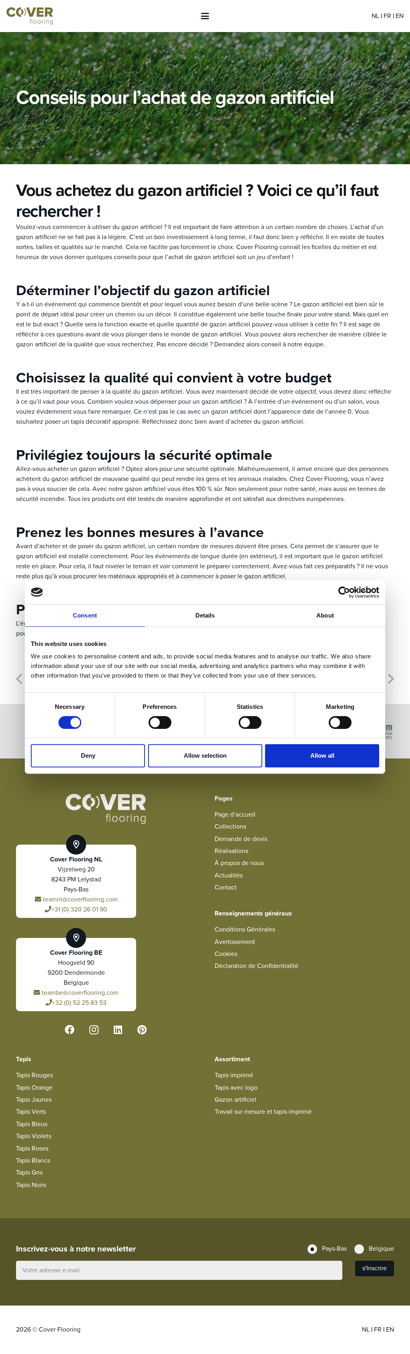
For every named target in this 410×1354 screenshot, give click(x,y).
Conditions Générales (245, 929)
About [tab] (325, 615)
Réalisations (231, 851)
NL (376, 16)
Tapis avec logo (236, 1088)
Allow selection (205, 755)
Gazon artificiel (235, 1100)
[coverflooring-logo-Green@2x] (29, 16)
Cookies (226, 954)
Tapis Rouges (34, 1075)
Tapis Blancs (33, 1161)
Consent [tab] (85, 615)
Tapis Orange (34, 1088)
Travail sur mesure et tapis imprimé (263, 1112)
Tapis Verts (31, 1112)
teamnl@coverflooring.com (79, 899)
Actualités (229, 875)
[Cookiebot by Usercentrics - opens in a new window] (344, 592)
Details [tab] (205, 615)
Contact (226, 887)
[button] (205, 16)
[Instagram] (94, 1030)
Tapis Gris (29, 1173)
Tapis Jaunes (34, 1100)
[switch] (160, 722)
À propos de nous (239, 863)
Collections (230, 827)
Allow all (322, 755)
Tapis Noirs (31, 1185)
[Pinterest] (142, 1030)
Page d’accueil (235, 815)
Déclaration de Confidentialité (256, 966)
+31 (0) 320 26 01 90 (79, 909)
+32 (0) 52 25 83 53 (79, 1003)
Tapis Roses (32, 1149)
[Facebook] (70, 1030)
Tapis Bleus (31, 1124)
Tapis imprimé (234, 1075)
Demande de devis (241, 839)
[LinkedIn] (118, 1030)
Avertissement (235, 942)
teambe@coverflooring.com (79, 993)
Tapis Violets (33, 1136)
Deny (88, 755)
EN (400, 16)
